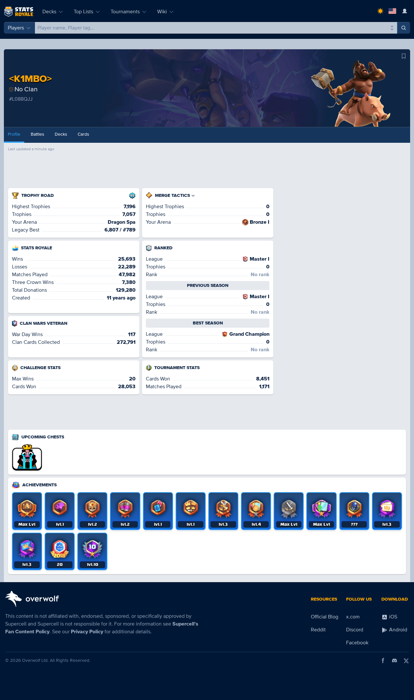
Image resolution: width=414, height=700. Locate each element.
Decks (49, 11)
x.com (353, 617)
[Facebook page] (383, 660)
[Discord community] (394, 660)
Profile (14, 134)
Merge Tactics (172, 195)
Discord (354, 630)
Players (16, 28)
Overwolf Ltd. (35, 660)
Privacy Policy (87, 631)
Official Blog (324, 617)
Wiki (162, 11)
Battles (37, 134)
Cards (83, 134)
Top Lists (83, 11)
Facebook (357, 642)
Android (397, 630)
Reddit (318, 630)
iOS (392, 617)
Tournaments (125, 11)
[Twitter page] (406, 660)
